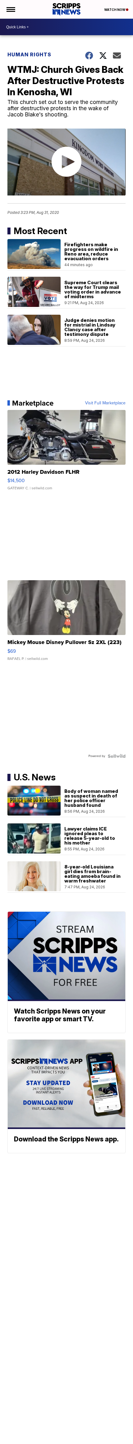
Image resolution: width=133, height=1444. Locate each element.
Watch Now (115, 10)
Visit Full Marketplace (105, 403)
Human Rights (29, 54)
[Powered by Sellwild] (117, 756)
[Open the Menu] (10, 9)
